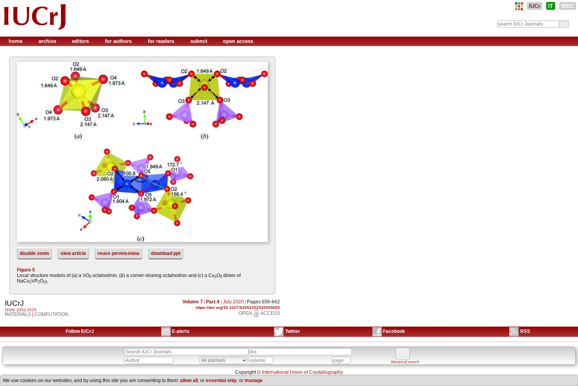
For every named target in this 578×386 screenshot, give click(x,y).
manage (254, 380)
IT (550, 6)
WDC (567, 6)
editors (81, 41)
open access (238, 41)
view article (73, 253)
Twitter (292, 331)
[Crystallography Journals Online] (519, 6)
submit (199, 41)
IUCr (534, 6)
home (16, 41)
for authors (119, 41)
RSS (525, 331)
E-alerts (181, 331)
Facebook (394, 331)
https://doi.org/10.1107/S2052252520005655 (238, 307)
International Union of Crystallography (302, 372)
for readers (162, 41)
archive (48, 41)
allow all (189, 380)
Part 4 (212, 302)
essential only (221, 380)
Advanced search (405, 362)
